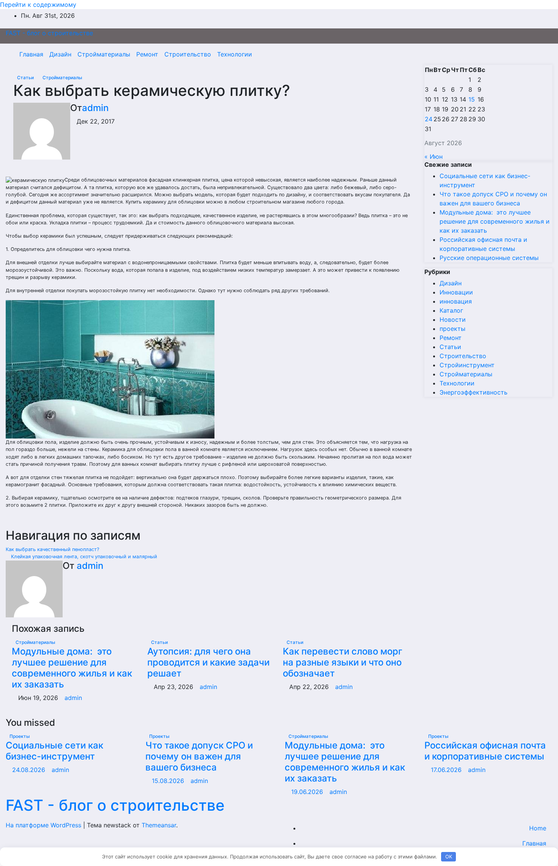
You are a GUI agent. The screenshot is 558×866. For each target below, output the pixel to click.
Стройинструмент (467, 365)
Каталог (451, 310)
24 (428, 119)
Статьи (26, 77)
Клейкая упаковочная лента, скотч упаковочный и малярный (83, 556)
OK (448, 856)
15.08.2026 (169, 781)
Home (537, 828)
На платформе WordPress (44, 825)
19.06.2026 (308, 792)
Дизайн (60, 54)
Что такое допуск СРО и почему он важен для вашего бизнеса (199, 756)
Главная (31, 54)
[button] (530, 54)
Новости (453, 319)
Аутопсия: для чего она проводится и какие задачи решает (208, 662)
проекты (452, 328)
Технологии (234, 54)
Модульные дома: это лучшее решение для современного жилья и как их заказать (72, 667)
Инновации (456, 292)
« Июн (433, 156)
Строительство (187, 54)
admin (95, 107)
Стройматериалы (103, 54)
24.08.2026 (29, 770)
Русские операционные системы (489, 258)
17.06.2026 (447, 770)
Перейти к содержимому (38, 4)
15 (471, 99)
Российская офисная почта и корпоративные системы (485, 751)
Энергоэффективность (474, 392)
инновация (456, 301)
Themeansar (159, 825)
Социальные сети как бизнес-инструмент (54, 751)
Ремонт (147, 54)
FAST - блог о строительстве (49, 33)
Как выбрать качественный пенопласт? (53, 549)
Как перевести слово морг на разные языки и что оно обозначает (342, 662)
